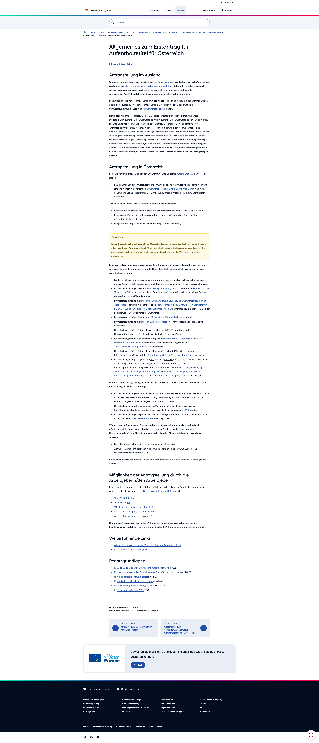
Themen (93, 32)
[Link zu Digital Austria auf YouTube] (98, 737)
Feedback (138, 665)
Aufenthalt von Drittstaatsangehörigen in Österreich (159, 32)
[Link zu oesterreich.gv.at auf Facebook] (91, 737)
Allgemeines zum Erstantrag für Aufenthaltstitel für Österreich (107, 35)
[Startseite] (84, 32)
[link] (133, 628)
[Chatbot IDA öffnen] (311, 735)
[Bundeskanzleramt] (97, 689)
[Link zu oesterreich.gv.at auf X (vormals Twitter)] (85, 737)
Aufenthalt (131, 32)
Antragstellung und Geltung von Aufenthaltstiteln (202, 32)
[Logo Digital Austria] (130, 689)
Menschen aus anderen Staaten (111, 32)
